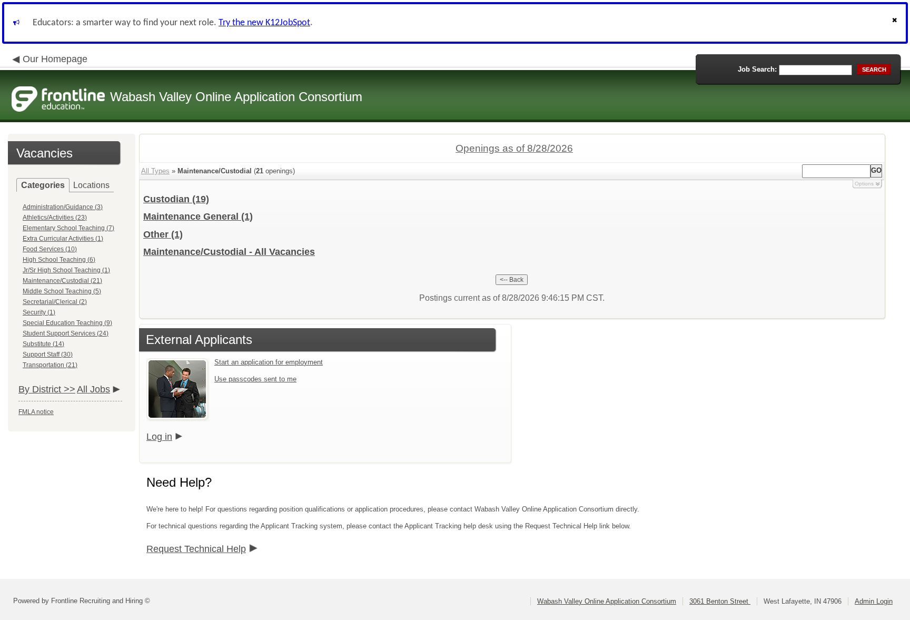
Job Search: (757, 69)
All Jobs (93, 389)
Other (163, 234)
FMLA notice (36, 412)
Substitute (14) (43, 344)
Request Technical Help (196, 549)
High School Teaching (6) (59, 259)
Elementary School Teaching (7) (68, 228)
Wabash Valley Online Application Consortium (606, 601)
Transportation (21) (50, 365)
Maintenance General (198, 216)
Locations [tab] (91, 185)
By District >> (46, 389)
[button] (895, 23)
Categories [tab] (43, 185)
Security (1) (39, 312)
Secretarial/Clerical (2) (55, 302)
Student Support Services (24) (65, 333)
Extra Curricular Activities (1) (63, 238)
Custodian (176, 199)
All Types (155, 171)
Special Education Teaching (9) (67, 323)
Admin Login (874, 601)
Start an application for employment (268, 362)
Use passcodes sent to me (255, 379)
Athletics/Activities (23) (55, 217)
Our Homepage (55, 59)
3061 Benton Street (719, 601)
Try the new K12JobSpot (264, 23)
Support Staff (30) (48, 354)
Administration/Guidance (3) (63, 207)
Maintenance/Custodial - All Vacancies (229, 252)
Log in (159, 436)
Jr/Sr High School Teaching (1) (66, 270)
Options (864, 183)
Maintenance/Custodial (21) (62, 280)
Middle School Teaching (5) (62, 291)
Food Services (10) (50, 249)
